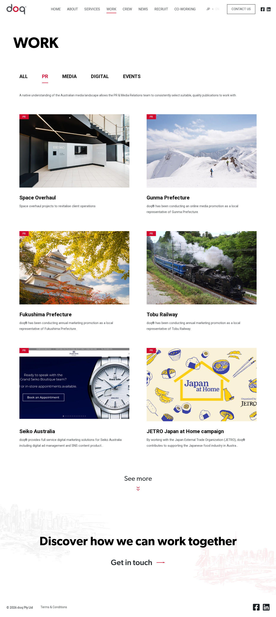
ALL (23, 76)
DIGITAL (100, 76)
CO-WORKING (185, 9)
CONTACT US (241, 9)
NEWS (143, 9)
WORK (111, 9)
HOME (56, 9)
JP (208, 9)
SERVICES (92, 9)
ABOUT (72, 9)
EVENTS (132, 76)
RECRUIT (161, 9)
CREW (127, 9)
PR (45, 76)
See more (138, 479)
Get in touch (131, 562)
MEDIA (69, 76)
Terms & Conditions (54, 607)
